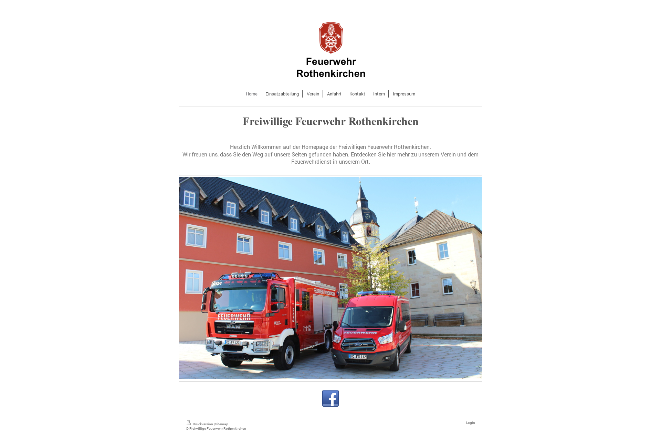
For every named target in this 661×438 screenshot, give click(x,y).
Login (470, 422)
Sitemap (221, 424)
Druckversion (203, 424)
